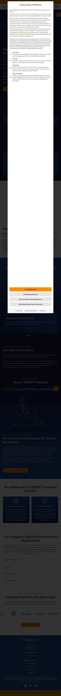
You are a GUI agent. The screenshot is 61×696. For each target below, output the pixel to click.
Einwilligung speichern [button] (30, 294)
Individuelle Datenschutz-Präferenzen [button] (30, 304)
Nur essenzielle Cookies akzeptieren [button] (30, 299)
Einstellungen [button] (26, 32)
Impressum (42, 310)
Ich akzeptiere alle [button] (30, 289)
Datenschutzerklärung (16, 29)
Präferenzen (18, 310)
